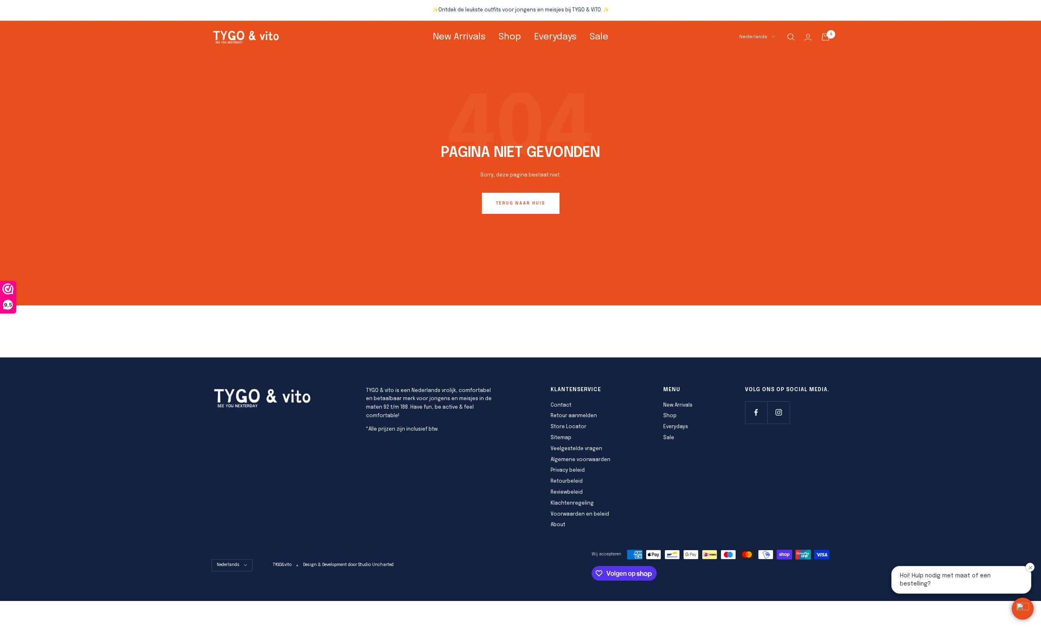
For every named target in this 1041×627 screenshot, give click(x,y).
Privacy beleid (568, 470)
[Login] (808, 37)
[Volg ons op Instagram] (778, 412)
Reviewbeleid (567, 492)
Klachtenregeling (572, 503)
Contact (561, 405)
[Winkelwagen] (825, 37)
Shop (510, 37)
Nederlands (753, 37)
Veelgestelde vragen (576, 448)
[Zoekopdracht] (791, 37)
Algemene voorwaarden (580, 459)
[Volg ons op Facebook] (756, 412)
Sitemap (561, 437)
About (558, 524)
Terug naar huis (520, 203)
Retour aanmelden (574, 416)
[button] (1022, 608)
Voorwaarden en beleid (580, 514)
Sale (599, 37)
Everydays (555, 37)
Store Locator (568, 427)
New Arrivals (459, 37)
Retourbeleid (567, 481)
